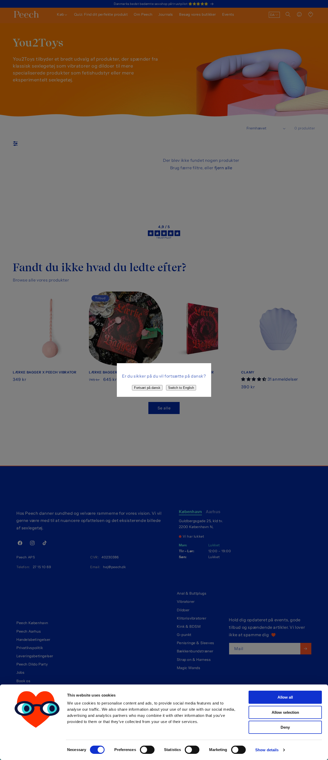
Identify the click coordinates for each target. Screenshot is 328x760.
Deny (285, 727)
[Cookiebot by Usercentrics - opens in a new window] (37, 750)
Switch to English (181, 388)
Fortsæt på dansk (147, 388)
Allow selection (285, 712)
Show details (267, 750)
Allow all (285, 697)
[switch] (147, 750)
